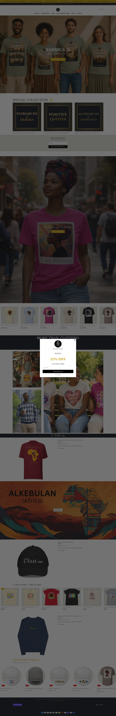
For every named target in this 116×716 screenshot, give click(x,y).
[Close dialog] (75, 340)
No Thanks (58, 374)
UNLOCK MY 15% (58, 371)
